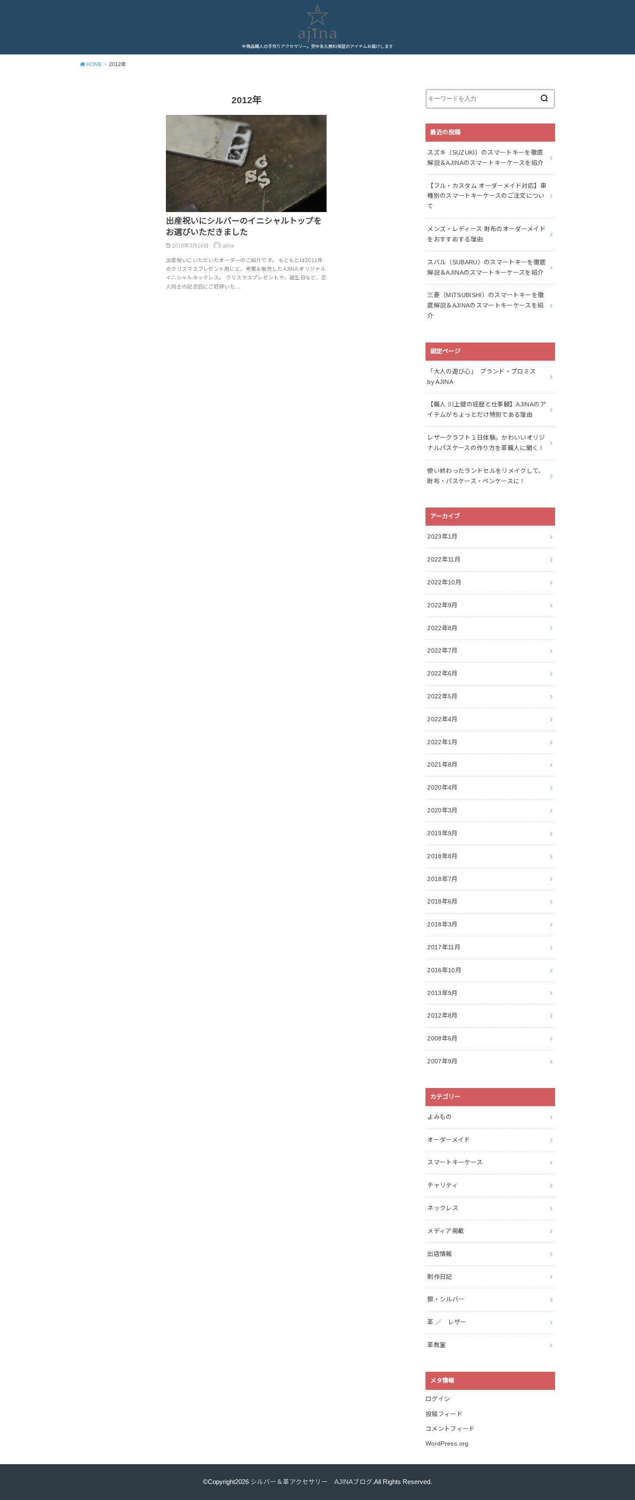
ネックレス (442, 1208)
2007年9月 (442, 1061)
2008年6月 (442, 1038)
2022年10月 (444, 582)
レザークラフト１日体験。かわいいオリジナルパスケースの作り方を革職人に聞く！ (486, 442)
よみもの (439, 1116)
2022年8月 (442, 628)
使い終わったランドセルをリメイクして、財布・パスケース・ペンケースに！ (486, 476)
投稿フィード (444, 1414)
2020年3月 (442, 810)
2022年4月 (442, 719)
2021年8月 (442, 764)
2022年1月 (442, 742)
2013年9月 (442, 992)
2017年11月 (443, 947)
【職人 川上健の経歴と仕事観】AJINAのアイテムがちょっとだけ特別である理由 (486, 409)
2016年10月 (444, 970)
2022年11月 (443, 559)
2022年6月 (442, 673)
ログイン (437, 1398)
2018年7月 (442, 878)
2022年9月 (442, 605)
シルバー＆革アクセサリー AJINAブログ (311, 1481)
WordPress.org (447, 1443)
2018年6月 (442, 901)
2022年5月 (442, 696)
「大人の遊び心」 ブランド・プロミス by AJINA (484, 376)
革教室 (436, 1344)
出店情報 (439, 1253)
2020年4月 (442, 787)
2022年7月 (442, 650)
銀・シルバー (445, 1299)
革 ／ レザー (446, 1322)
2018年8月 (442, 856)
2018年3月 (442, 924)
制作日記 (439, 1276)
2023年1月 (442, 536)
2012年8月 (442, 1015)
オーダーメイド (448, 1139)
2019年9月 (442, 833)
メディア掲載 (445, 1230)
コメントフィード (450, 1428)
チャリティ (442, 1185)
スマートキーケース (455, 1162)
